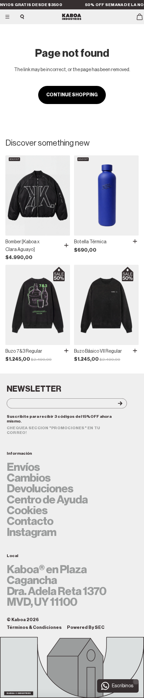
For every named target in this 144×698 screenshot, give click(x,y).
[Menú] (7, 16)
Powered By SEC (85, 627)
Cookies (27, 510)
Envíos (23, 467)
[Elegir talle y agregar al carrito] (66, 245)
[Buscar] (22, 16)
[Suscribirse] (114, 403)
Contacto (30, 521)
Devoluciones (40, 488)
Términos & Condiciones (34, 627)
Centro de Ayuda (47, 499)
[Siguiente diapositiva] (62, 195)
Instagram (31, 532)
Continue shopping (72, 95)
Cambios (29, 477)
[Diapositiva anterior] (12, 195)
